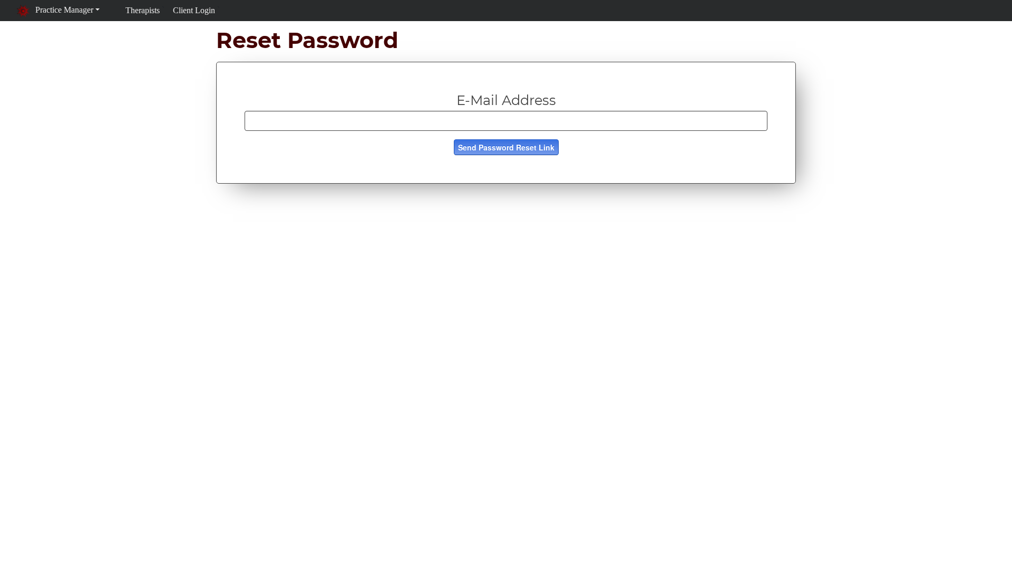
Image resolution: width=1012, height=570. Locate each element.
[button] (58, 10)
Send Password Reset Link (506, 147)
